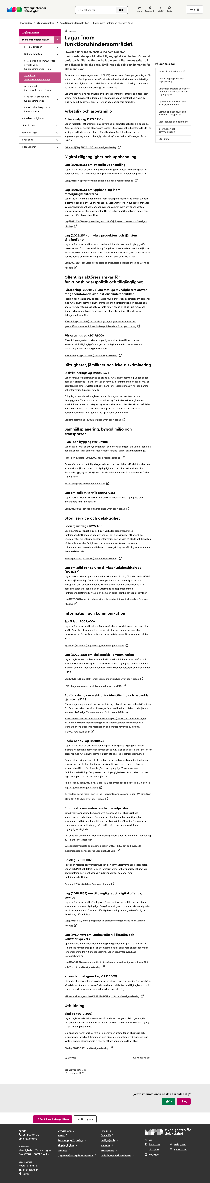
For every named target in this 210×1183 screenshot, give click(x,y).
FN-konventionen (33, 47)
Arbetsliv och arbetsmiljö (172, 71)
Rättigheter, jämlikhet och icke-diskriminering (172, 103)
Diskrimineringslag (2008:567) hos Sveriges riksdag (93, 419)
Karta (25, 1173)
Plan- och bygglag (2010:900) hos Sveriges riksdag (92, 457)
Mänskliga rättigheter (33, 118)
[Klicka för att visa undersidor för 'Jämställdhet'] (57, 125)
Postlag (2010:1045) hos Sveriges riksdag (87, 884)
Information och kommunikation (167, 130)
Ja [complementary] (170, 1101)
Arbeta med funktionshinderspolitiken (37, 88)
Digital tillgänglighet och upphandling (171, 80)
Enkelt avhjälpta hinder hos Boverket (85, 483)
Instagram (179, 1144)
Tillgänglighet (29, 147)
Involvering (27, 140)
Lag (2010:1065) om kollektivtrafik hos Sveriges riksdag (95, 508)
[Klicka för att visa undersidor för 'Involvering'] (57, 139)
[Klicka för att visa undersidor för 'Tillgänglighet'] (57, 147)
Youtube (154, 1154)
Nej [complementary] (185, 1101)
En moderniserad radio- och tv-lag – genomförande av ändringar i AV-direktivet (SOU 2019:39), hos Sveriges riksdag (108, 796)
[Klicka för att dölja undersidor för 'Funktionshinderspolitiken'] (57, 39)
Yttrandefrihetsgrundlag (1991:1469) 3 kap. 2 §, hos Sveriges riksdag (102, 996)
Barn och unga (29, 133)
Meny (192, 9)
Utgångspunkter (30, 32)
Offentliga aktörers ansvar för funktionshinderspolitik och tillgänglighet (174, 91)
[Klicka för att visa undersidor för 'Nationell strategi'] (57, 54)
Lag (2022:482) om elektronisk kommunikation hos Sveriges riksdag (102, 679)
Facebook (154, 1144)
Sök (121, 10)
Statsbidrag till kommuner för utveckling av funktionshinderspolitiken (39, 65)
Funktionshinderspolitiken (35, 40)
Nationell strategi (33, 54)
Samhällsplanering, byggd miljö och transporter (172, 113)
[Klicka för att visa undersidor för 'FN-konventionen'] (57, 47)
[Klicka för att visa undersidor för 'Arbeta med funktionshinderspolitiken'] (57, 88)
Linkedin (154, 1149)
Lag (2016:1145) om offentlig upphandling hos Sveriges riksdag (99, 180)
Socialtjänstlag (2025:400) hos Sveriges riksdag (91, 558)
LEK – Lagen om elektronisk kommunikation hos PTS (93, 686)
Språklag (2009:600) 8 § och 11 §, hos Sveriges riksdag (94, 645)
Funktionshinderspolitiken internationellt (37, 109)
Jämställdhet (28, 126)
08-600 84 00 (30, 1134)
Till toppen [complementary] (87, 1119)
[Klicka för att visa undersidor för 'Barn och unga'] (57, 132)
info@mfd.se (29, 1138)
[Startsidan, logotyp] (168, 1132)
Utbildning (164, 139)
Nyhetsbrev (180, 1149)
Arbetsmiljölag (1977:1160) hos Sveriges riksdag (91, 147)
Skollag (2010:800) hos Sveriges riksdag (86, 1048)
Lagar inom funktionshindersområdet (37, 78)
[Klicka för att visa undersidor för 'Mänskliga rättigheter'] (57, 118)
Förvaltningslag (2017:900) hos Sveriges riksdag (91, 355)
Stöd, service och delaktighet (174, 121)
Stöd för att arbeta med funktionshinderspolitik (36, 99)
